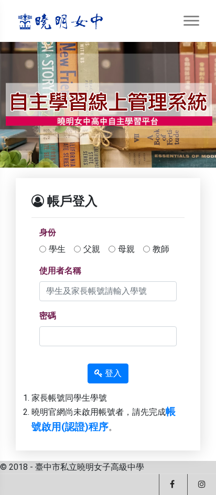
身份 (47, 232)
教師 (161, 249)
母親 (126, 249)
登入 (112, 373)
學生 (57, 249)
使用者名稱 (60, 271)
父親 (91, 249)
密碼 (47, 316)
